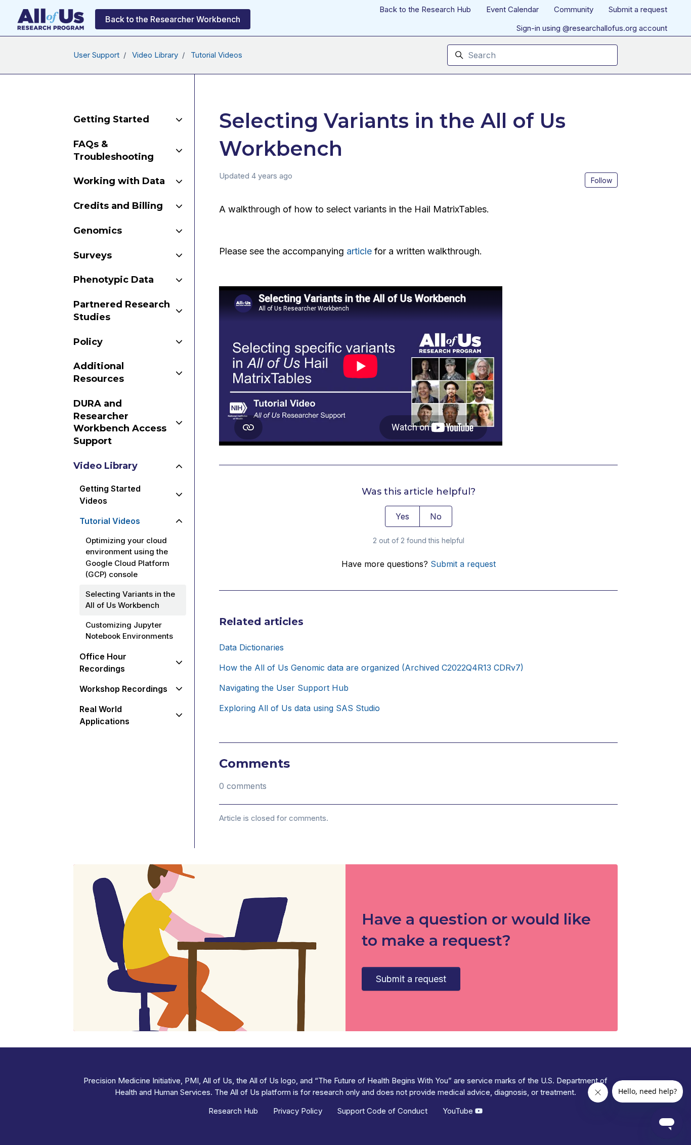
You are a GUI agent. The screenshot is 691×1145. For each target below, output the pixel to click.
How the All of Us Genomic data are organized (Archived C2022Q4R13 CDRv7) (371, 668)
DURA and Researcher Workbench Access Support (119, 422)
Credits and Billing (118, 205)
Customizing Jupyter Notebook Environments (129, 630)
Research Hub (233, 1111)
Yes (402, 516)
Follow (601, 180)
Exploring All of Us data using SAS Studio (299, 708)
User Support (96, 55)
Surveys (92, 255)
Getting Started (111, 119)
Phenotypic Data (113, 279)
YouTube (459, 1111)
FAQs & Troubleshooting (113, 150)
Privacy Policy (297, 1111)
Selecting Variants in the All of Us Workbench (130, 599)
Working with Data (119, 181)
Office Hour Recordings (102, 662)
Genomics (97, 230)
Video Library (155, 55)
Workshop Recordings (123, 689)
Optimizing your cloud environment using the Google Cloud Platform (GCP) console (127, 558)
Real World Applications (104, 715)
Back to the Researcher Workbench (172, 19)
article (359, 251)
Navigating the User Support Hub (284, 688)
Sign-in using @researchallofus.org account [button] (591, 28)
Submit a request (638, 9)
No (436, 516)
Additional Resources (98, 372)
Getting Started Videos (110, 494)
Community (573, 9)
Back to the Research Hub (425, 9)
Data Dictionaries (251, 647)
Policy (88, 341)
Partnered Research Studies (121, 311)
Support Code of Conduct (382, 1111)
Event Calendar (512, 9)
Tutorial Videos (216, 55)
